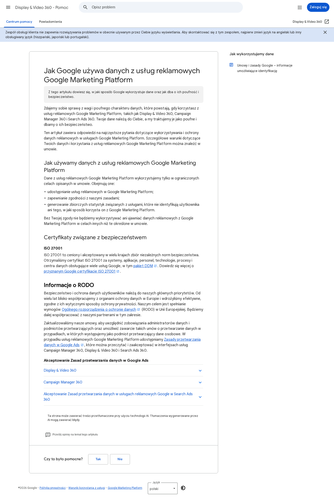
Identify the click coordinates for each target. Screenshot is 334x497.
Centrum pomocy (19, 22)
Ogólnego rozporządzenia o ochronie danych (99, 309)
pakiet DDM (143, 266)
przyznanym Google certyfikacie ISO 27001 (79, 271)
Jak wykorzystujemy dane (251, 54)
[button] (8, 7)
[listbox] (163, 488)
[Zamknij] (325, 32)
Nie (119, 459)
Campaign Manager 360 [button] (63, 382)
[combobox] (167, 7)
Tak (98, 459)
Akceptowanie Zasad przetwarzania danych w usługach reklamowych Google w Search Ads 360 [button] (118, 397)
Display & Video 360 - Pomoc (41, 7)
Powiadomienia (50, 22)
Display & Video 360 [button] (60, 370)
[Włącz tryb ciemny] (183, 487)
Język (156, 482)
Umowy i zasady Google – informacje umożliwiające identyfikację (264, 68)
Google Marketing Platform (125, 488)
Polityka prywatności (53, 488)
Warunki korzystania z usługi (86, 488)
